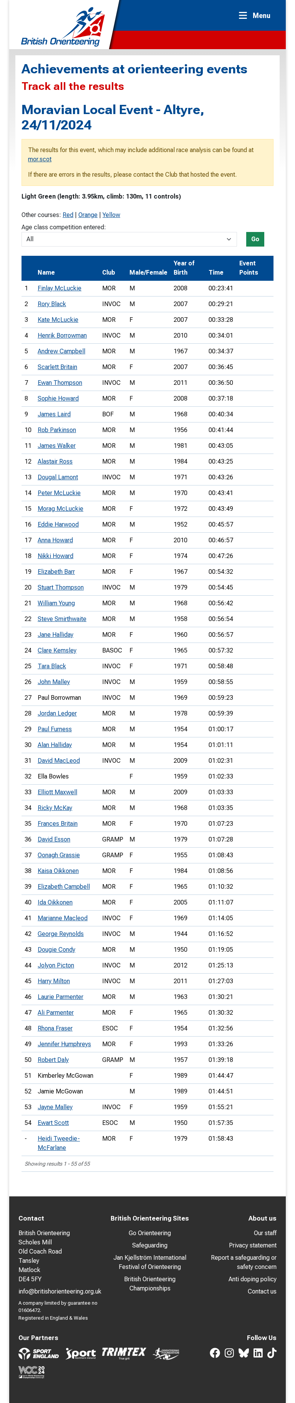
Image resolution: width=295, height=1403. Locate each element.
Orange (88, 215)
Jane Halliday (55, 634)
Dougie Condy (56, 949)
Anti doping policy (253, 1279)
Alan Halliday (55, 745)
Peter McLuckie (59, 493)
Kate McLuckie (58, 319)
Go (255, 239)
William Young (56, 603)
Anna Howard (55, 540)
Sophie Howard (58, 398)
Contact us (262, 1291)
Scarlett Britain (57, 367)
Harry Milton (54, 981)
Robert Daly (53, 1059)
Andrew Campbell (61, 351)
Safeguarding (149, 1245)
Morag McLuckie (60, 508)
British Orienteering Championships (150, 1283)
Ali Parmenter (56, 1012)
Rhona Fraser (55, 1028)
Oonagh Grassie (59, 855)
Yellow (111, 215)
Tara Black (52, 666)
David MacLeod (59, 760)
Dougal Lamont (58, 477)
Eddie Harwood (58, 524)
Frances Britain (58, 823)
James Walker (57, 445)
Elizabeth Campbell (64, 886)
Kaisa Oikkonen (58, 871)
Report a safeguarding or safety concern (244, 1262)
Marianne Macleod (63, 918)
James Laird (54, 414)
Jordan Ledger (57, 713)
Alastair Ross (55, 461)
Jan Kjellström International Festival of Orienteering (149, 1262)
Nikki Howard (55, 556)
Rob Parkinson (57, 430)
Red (68, 215)
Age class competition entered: (64, 227)
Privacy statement (253, 1245)
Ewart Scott (53, 1122)
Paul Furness (55, 729)
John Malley (54, 682)
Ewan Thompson (60, 382)
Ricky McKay (55, 808)
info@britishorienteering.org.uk (59, 1291)
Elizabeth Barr (56, 571)
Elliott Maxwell (57, 792)
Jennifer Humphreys (64, 1044)
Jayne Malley (55, 1107)
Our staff (265, 1233)
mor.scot (39, 159)
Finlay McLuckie (59, 288)
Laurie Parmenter (60, 996)
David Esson (54, 839)
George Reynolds (61, 934)
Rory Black (52, 304)
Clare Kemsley (57, 650)
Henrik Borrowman (62, 335)
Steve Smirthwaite (62, 619)
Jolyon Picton (56, 965)
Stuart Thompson (61, 587)
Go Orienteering (150, 1233)
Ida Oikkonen (55, 902)
